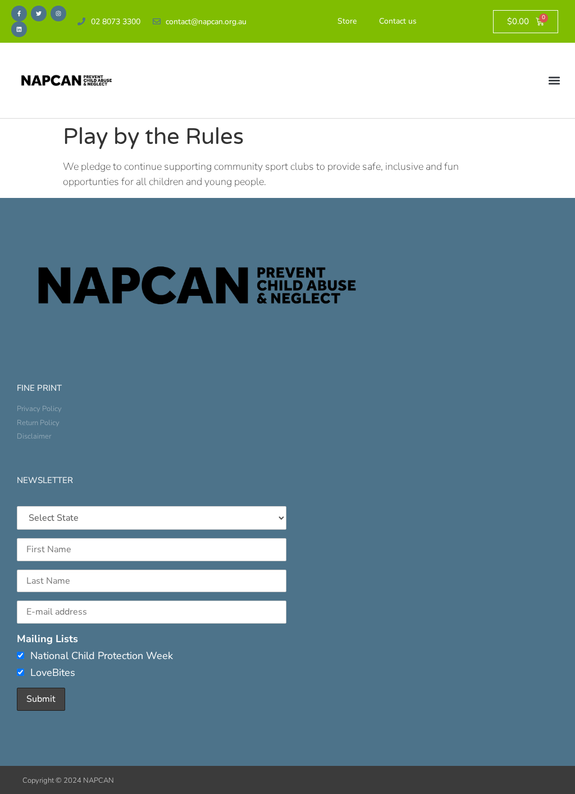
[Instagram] (58, 13)
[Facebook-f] (19, 13)
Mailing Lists (47, 639)
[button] (554, 80)
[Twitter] (39, 13)
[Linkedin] (19, 29)
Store (347, 21)
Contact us (398, 21)
